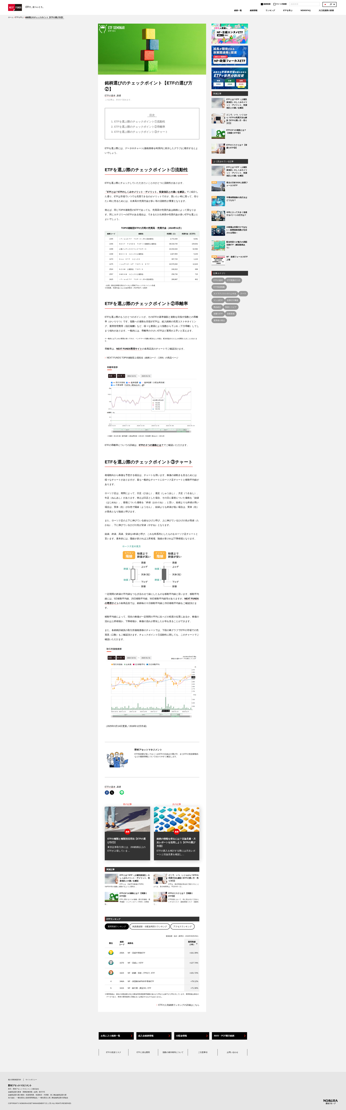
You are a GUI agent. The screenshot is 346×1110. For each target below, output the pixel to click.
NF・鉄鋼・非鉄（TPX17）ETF (141, 973)
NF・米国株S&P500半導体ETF (141, 981)
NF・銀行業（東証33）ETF (139, 988)
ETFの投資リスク (113, 1052)
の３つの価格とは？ (151, 445)
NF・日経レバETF (135, 963)
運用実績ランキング (117, 926)
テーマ (243, 293)
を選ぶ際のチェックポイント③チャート (141, 131)
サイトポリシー (31, 1080)
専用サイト (129, 349)
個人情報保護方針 (14, 1080)
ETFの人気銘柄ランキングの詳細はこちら (178, 1005)
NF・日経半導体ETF (136, 953)
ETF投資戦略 (219, 287)
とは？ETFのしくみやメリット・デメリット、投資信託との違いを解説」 (146, 192)
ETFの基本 (110, 95)
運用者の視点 (219, 320)
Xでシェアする (112, 792)
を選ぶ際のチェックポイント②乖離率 (139, 126)
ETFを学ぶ (19, 17)
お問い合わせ (232, 1052)
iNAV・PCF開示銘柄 (224, 1036)
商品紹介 (217, 307)
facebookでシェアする (107, 792)
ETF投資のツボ (233, 280)
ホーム (10, 17)
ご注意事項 (202, 1052)
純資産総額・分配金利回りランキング (149, 926)
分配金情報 (181, 1036)
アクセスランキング (182, 926)
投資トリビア (231, 307)
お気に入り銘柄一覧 (110, 1036)
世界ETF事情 (232, 300)
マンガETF (218, 300)
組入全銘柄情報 (146, 1036)
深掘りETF (218, 314)
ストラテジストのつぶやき (225, 293)
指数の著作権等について (173, 1052)
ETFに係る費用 (143, 1052)
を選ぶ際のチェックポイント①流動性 (139, 121)
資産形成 (230, 314)
